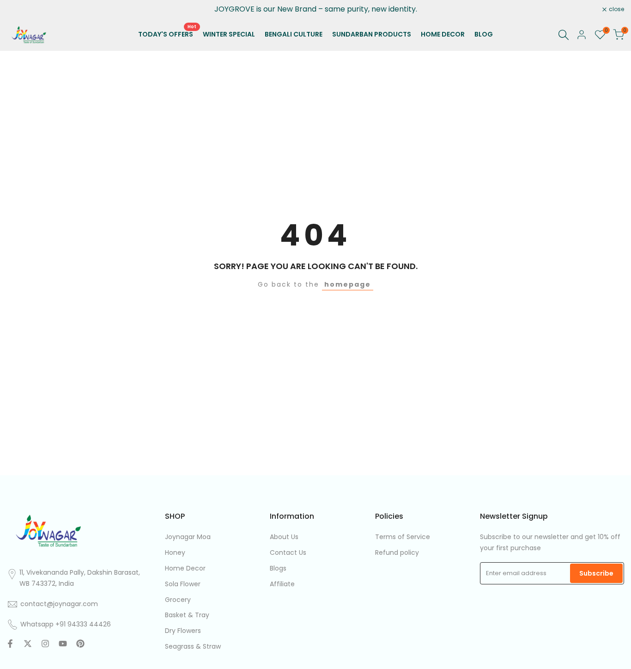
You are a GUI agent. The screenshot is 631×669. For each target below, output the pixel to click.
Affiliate (282, 584)
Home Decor (185, 568)
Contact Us (288, 552)
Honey (175, 552)
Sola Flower (182, 584)
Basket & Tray (187, 615)
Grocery (178, 599)
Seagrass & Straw (193, 646)
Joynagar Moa (188, 536)
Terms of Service (402, 536)
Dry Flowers (183, 630)
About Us (284, 536)
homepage (347, 284)
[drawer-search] (563, 35)
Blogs (278, 568)
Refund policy (397, 552)
